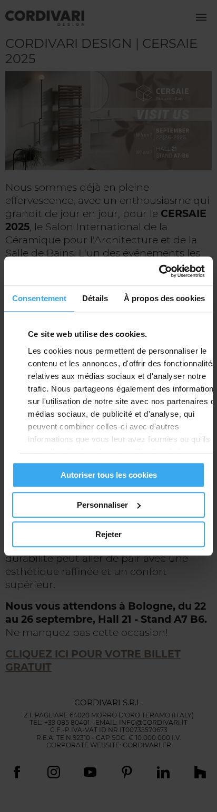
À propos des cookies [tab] (164, 298)
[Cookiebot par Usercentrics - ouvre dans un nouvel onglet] (159, 271)
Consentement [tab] (39, 298)
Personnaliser (102, 504)
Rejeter (108, 534)
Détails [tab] (95, 298)
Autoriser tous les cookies (109, 474)
